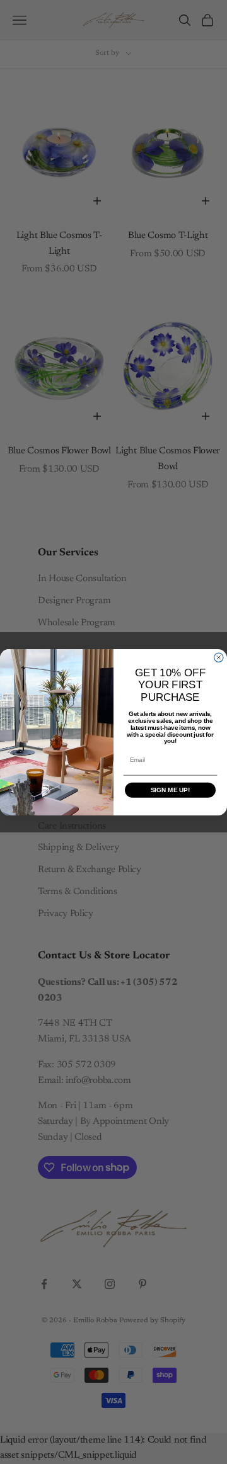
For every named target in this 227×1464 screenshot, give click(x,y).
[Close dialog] (218, 657)
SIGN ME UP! (170, 789)
